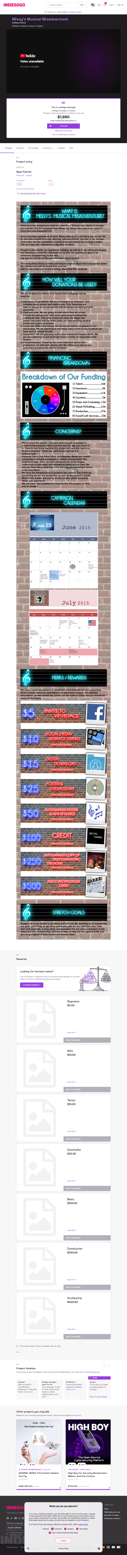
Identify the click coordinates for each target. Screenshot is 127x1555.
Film (19, 184)
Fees (106, 1509)
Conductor (75, 1248)
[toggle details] (61, 1489)
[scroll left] (104, 1366)
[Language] (93, 5)
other (51, 184)
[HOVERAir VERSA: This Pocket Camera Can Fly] (38, 1441)
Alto (70, 1051)
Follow (63, 126)
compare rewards (31, 985)
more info (20, 175)
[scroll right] (109, 1413)
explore (77, 1415)
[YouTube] (15, 1518)
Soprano (73, 1001)
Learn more (28, 1392)
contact (29, 175)
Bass (70, 1199)
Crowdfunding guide (91, 1372)
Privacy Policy (12, 1547)
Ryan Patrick (20, 23)
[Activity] (105, 4)
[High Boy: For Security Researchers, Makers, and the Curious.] (88, 1441)
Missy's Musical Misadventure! (40, 19)
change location (75, 12)
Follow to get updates (98, 1397)
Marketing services (112, 1512)
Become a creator (111, 1515)
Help (77, 1372)
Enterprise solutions (112, 1518)
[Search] (48, 4)
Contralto (74, 1150)
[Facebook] (8, 1518)
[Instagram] (19, 1518)
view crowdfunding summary (63, 134)
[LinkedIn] (23, 1518)
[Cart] (99, 4)
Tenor (71, 1100)
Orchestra (74, 1298)
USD (81, 5)
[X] (11, 1518)
